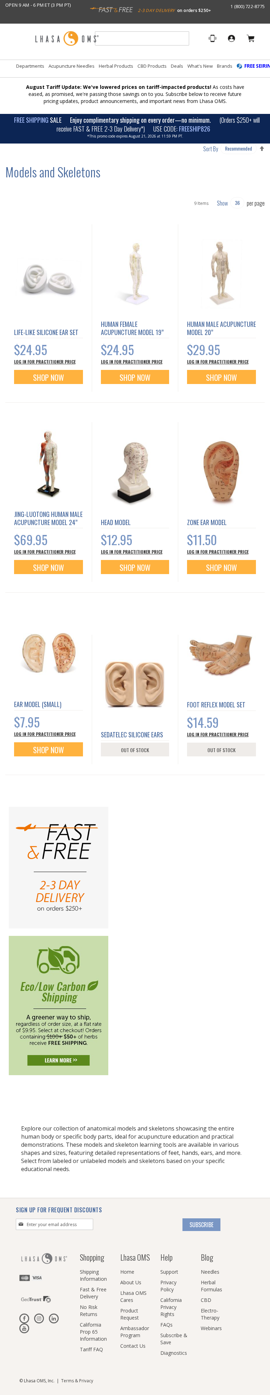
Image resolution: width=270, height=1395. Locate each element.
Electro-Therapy (210, 1314)
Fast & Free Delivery (93, 1293)
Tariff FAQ (91, 1349)
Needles (210, 1271)
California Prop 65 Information (93, 1331)
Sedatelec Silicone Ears (132, 734)
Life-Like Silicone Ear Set (46, 332)
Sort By (210, 149)
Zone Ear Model (207, 522)
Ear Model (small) (38, 704)
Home (127, 1271)
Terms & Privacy (77, 1381)
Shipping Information (93, 1275)
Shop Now (48, 377)
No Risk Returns (88, 1310)
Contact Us (133, 1345)
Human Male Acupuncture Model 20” (221, 328)
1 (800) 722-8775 (247, 6)
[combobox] (142, 38)
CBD (206, 1300)
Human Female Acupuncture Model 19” (132, 328)
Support (169, 1271)
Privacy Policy (168, 1286)
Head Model (116, 522)
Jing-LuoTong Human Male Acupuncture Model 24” (48, 518)
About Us (130, 1282)
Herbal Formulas (211, 1286)
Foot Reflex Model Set (216, 704)
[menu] (135, 69)
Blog (207, 1257)
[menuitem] (30, 66)
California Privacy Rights (171, 1307)
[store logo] (66, 39)
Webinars (211, 1328)
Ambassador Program (134, 1332)
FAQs (166, 1324)
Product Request (129, 1314)
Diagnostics (173, 1353)
